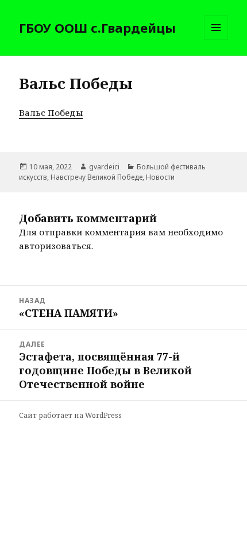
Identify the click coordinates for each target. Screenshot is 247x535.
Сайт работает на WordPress (70, 415)
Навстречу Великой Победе (96, 177)
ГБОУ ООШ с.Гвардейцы (97, 27)
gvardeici (104, 167)
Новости (160, 177)
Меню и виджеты (216, 39)
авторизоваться (55, 245)
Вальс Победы (51, 112)
